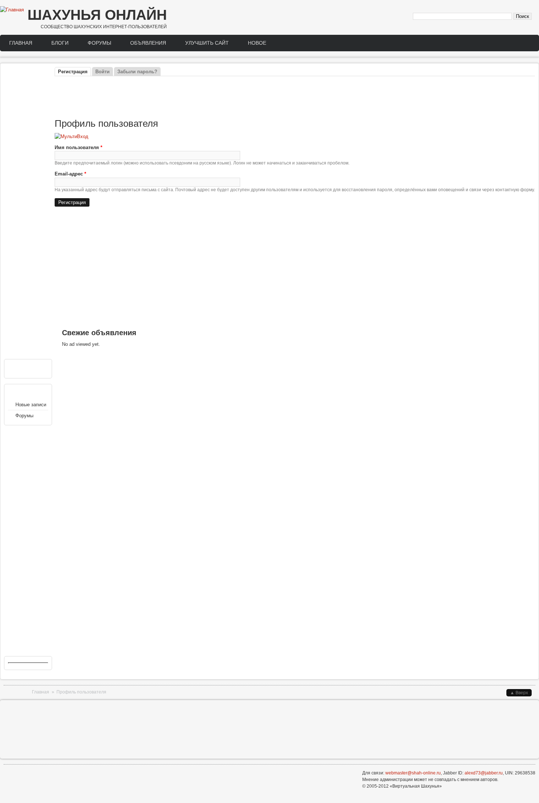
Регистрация (74, 71)
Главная (20, 43)
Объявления (148, 43)
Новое (257, 43)
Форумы (99, 43)
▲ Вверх (519, 692)
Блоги (60, 43)
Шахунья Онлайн (97, 15)
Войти (102, 71)
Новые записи (30, 404)
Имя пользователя (78, 147)
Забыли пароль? (137, 71)
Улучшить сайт (207, 43)
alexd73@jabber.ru (484, 773)
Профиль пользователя (81, 692)
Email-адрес (70, 174)
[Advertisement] (295, 97)
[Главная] (12, 10)
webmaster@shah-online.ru (413, 773)
